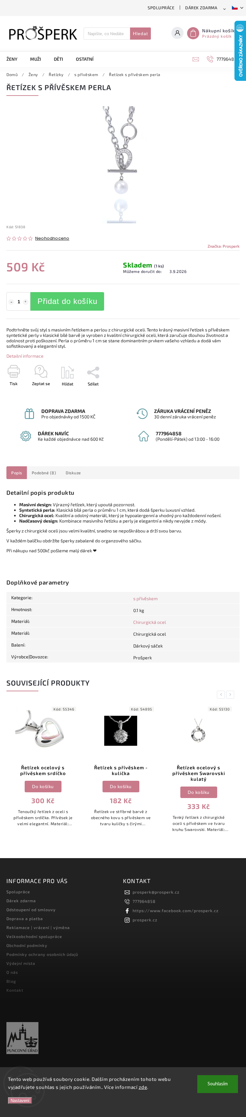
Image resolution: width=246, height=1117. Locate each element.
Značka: (224, 246)
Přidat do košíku (67, 301)
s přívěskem (145, 598)
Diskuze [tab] (73, 472)
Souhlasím (218, 1084)
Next (231, 694)
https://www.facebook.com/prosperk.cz (175, 910)
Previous (222, 694)
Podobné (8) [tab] (44, 472)
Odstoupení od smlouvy (31, 909)
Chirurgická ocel (149, 622)
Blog (11, 981)
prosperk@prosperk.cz (156, 892)
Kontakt (14, 990)
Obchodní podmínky (26, 945)
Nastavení (20, 1100)
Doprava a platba (24, 918)
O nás (12, 972)
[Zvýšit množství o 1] (26, 302)
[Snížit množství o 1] (11, 302)
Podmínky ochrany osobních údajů (42, 954)
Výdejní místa (20, 963)
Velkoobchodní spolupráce (34, 936)
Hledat (140, 33)
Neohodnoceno (52, 239)
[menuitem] (15, 59)
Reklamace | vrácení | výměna (38, 927)
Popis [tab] (16, 472)
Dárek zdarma (201, 7)
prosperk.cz (145, 919)
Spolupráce (161, 7)
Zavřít (219, 395)
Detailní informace (25, 356)
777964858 (144, 901)
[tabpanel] (42, 768)
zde (143, 1087)
